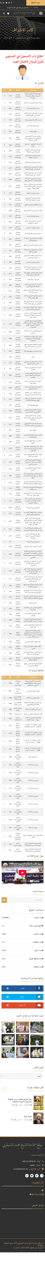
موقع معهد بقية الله (32, 405)
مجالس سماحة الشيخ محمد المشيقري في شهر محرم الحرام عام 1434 (33, 417)
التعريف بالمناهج (17, 351)
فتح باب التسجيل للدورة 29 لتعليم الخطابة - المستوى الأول (33, 179)
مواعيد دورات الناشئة (33, 193)
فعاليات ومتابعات (18, 96)
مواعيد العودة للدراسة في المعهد (33, 245)
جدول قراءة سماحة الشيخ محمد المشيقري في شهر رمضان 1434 (32, 302)
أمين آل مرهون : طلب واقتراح (32, 546)
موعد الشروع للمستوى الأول (33, 162)
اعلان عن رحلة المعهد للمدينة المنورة (33, 442)
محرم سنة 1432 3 (33, 812)
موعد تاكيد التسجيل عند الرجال (33, 103)
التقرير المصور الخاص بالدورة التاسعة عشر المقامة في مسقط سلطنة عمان (33, 315)
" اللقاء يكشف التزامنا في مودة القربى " (33, 647)
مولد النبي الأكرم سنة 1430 (32, 709)
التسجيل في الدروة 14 (33, 541)
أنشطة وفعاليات (17, 138)
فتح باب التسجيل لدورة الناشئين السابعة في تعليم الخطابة (33, 168)
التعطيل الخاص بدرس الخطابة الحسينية (33, 608)
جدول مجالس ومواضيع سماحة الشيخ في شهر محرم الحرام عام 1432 (33, 475)
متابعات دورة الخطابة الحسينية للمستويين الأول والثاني (33, 308)
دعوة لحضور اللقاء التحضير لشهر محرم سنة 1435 (32, 291)
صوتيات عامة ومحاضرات (18, 683)
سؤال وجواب (33, 131)
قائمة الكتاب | (24, 1247)
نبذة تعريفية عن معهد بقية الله (33, 351)
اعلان (32, 357)
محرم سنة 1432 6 (33, 788)
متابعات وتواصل (17, 233)
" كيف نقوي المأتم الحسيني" (33, 641)
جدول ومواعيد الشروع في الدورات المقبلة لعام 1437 (33, 199)
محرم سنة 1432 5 (33, 796)
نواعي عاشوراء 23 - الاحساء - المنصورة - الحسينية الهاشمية (32, 725)
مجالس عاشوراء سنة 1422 (18, 757)
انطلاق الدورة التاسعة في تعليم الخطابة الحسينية (33, 664)
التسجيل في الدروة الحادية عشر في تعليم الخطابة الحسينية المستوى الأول (33, 579)
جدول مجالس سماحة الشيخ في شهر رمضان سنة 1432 (33, 494)
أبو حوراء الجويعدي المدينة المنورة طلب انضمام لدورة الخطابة (33, 375)
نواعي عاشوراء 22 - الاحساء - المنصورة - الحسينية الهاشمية (32, 733)
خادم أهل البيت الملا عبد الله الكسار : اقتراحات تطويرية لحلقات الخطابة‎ (33, 501)
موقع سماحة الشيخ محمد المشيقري (27, 38)
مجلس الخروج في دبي (32, 691)
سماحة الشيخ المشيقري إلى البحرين (33, 469)
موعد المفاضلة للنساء (33, 108)
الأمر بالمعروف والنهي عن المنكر (33, 714)
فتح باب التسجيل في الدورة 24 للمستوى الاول (33, 250)
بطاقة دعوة (33, 430)
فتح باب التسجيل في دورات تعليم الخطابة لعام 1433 (33, 399)
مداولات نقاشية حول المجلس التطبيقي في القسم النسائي (32, 411)
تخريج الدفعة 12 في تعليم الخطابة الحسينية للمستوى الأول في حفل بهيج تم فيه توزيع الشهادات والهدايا (33, 521)
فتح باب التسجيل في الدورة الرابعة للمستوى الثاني (33, 285)
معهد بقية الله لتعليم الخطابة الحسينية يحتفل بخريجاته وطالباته (33, 96)
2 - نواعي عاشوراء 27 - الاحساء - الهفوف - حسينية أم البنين (33, 749)
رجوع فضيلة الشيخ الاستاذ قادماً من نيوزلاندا (33, 488)
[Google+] (3, 3)
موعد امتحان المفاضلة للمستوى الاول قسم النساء (33, 256)
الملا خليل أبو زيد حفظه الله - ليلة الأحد (32, 836)
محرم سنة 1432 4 (33, 804)
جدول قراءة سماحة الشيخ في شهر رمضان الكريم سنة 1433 (33, 424)
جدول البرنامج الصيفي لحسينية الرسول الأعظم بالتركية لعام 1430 (32, 482)
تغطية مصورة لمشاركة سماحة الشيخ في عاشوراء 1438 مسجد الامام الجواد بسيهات (33, 186)
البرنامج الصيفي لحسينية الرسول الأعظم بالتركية (32, 659)
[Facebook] (11, 3)
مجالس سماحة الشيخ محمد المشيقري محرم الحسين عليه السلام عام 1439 (33, 138)
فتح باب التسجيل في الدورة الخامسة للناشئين (33, 222)
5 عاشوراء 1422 (32, 757)
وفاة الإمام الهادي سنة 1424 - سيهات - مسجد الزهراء (33, 719)
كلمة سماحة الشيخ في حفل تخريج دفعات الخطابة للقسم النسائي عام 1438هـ (33, 683)
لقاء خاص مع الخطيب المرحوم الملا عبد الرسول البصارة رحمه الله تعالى (33, 448)
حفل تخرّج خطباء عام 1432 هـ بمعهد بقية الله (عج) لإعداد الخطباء (33, 338)
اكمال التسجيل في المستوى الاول (32, 210)
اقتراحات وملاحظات (33, 279)
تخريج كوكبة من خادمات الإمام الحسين (33, 332)
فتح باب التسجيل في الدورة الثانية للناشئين (33, 388)
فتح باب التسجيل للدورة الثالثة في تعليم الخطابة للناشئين (33, 268)
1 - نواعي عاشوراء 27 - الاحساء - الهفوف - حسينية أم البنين (33, 741)
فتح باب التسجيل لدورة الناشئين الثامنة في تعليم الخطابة (33, 114)
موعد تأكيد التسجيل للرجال (33, 120)
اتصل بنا (16, 1247)
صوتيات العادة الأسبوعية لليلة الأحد (18, 836)
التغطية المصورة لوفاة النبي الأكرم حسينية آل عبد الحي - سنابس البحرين (33, 462)
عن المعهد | (33, 1247)
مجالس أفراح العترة (18, 709)
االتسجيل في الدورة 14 (32, 508)
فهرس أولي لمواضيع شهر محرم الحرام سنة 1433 (33, 455)
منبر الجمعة (18, 714)
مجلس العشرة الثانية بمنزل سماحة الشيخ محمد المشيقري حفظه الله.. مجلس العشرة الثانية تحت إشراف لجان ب (33, 633)
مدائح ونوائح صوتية (18, 725)
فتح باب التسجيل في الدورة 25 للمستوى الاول (33, 239)
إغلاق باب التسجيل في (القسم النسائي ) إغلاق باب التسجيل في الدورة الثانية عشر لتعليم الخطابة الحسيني (32, 554)
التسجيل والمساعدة (18, 102)
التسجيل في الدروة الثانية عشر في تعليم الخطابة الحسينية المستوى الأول (33, 571)
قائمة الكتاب (7, 38)
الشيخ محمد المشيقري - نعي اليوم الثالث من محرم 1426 (33, 844)
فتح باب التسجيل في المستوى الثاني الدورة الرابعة (33, 362)
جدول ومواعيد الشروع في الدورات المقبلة (33, 156)
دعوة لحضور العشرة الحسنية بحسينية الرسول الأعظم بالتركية (33, 620)
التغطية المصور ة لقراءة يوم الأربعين (33, 614)
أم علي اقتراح (33, 603)
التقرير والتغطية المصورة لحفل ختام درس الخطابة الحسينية (33, 345)
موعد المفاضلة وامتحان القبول (33, 204)
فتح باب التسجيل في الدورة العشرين (33, 368)
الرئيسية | (40, 1247)
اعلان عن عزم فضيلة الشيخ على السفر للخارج (33, 436)
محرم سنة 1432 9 (33, 765)
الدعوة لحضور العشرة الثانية (33, 233)
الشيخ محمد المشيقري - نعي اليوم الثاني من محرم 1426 (33, 850)
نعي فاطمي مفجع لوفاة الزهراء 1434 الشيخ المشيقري (33, 703)
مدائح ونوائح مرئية (18, 844)
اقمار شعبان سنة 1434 (33, 698)
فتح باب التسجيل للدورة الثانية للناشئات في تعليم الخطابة (33, 174)
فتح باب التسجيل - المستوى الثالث (33, 145)
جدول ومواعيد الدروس (33, 228)
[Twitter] (9, 3)
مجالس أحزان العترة (17, 719)
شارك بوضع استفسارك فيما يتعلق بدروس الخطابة (33, 585)
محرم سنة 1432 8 (33, 772)
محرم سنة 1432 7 (33, 780)
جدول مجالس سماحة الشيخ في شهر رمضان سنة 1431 (33, 653)
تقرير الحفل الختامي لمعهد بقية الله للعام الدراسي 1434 (33, 274)
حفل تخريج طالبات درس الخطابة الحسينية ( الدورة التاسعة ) (33, 536)
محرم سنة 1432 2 (33, 820)
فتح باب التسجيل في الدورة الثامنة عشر (33, 382)
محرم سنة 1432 (32, 827)
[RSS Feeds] (1, 3)
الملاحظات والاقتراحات (17, 279)
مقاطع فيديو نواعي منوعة (18, 698)
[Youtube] (6, 3)
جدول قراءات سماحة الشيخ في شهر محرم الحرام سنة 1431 (33, 591)
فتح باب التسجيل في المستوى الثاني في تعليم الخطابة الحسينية (33, 563)
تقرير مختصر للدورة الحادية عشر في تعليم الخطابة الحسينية (33, 529)
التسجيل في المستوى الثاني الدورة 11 (22, 8)
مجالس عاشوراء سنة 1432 (18, 765)
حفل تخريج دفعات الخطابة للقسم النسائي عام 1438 (33, 151)
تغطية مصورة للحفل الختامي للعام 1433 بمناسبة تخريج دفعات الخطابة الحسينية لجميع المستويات (32, 324)
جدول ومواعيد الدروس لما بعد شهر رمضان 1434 (33, 297)
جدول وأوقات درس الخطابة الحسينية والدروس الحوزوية (33, 393)
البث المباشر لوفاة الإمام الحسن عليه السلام (33, 626)
